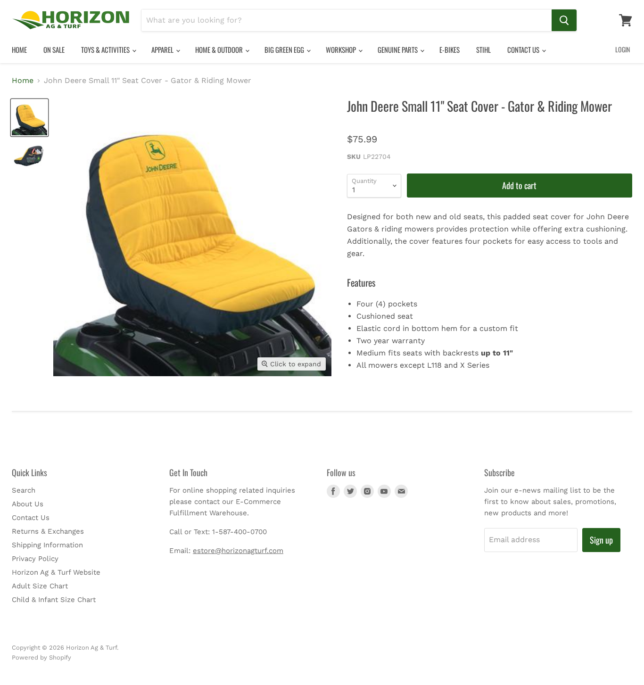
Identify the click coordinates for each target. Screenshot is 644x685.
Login (622, 49)
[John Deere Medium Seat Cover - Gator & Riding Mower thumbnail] (29, 154)
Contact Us (524, 49)
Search (23, 490)
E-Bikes (449, 49)
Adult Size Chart (40, 586)
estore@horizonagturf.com (238, 550)
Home (19, 49)
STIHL (483, 49)
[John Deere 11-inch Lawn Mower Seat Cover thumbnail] (29, 117)
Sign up (601, 540)
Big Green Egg (284, 49)
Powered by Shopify (41, 657)
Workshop (341, 49)
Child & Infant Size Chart (54, 599)
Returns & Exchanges (48, 531)
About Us (27, 504)
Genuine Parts (398, 49)
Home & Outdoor (219, 49)
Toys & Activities (106, 49)
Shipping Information (47, 545)
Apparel (163, 49)
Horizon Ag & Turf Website (56, 572)
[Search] (564, 20)
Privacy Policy (35, 558)
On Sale (54, 49)
